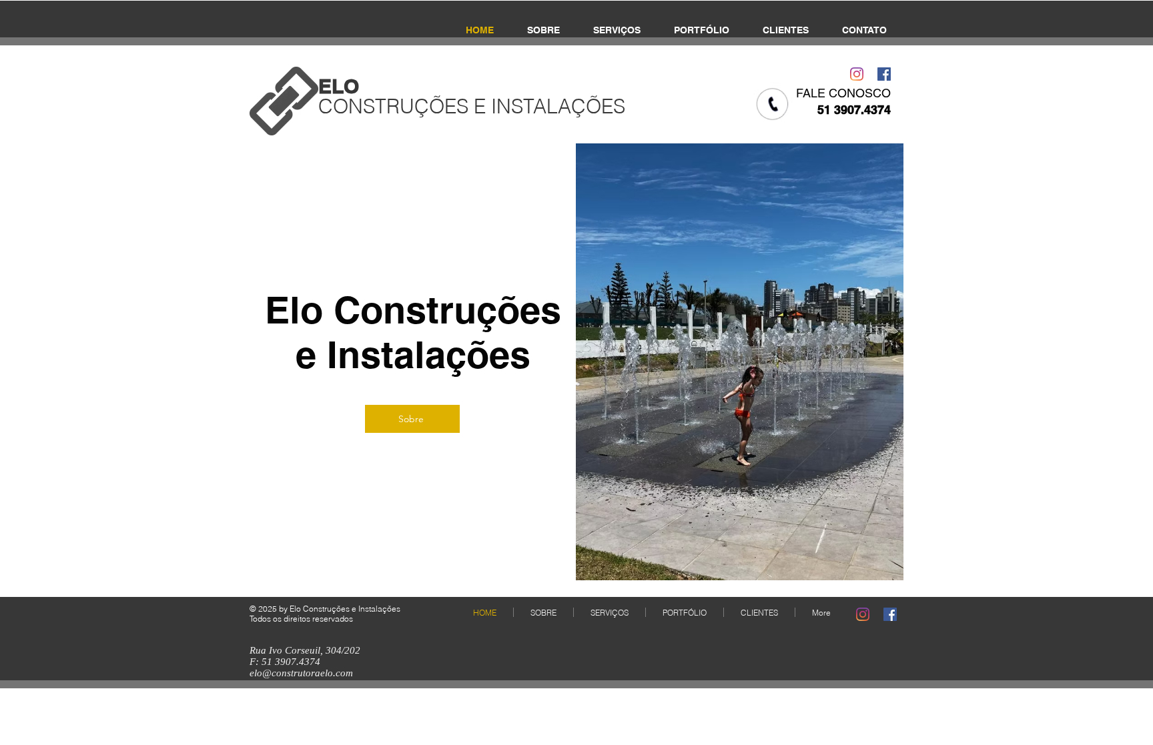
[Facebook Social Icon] (884, 74)
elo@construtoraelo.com (301, 673)
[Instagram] (856, 74)
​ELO (338, 86)
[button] (739, 361)
